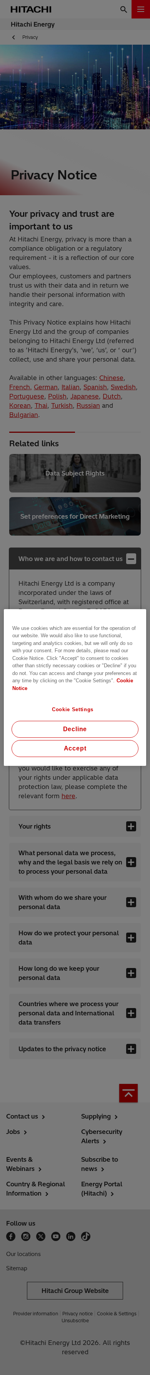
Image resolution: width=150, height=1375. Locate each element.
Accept (75, 748)
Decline (75, 729)
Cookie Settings (72, 709)
